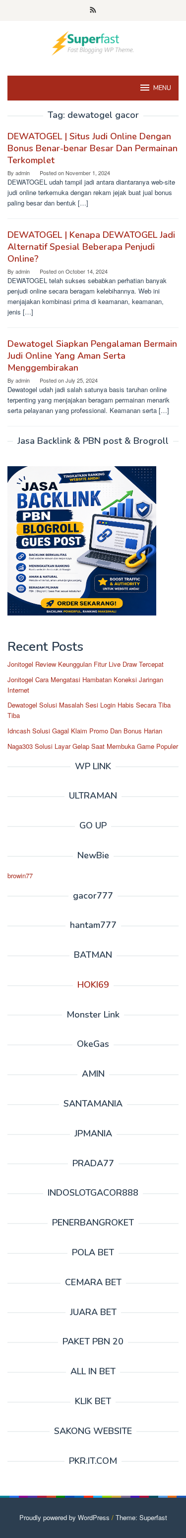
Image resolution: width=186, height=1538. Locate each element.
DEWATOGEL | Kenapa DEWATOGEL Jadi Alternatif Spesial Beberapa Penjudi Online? (91, 247)
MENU (162, 88)
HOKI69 (93, 985)
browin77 (20, 875)
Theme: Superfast (141, 1517)
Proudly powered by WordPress (64, 1517)
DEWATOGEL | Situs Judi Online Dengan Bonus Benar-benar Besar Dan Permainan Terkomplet (92, 148)
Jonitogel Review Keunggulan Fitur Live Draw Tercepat (85, 664)
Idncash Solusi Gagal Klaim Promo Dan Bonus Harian (84, 730)
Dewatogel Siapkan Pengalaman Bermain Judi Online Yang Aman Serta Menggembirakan (92, 356)
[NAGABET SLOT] (93, 42)
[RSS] (93, 10)
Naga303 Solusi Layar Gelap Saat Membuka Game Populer (92, 746)
